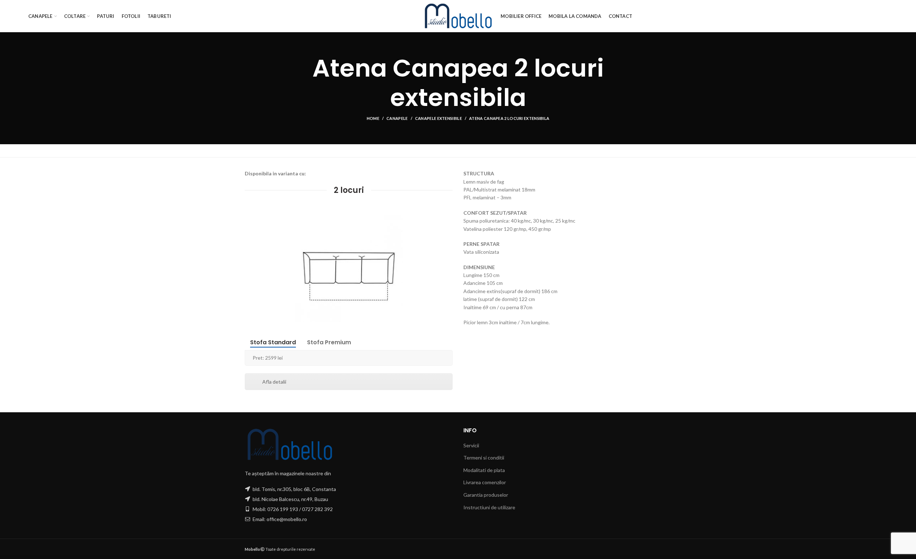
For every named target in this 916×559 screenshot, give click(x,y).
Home (373, 118)
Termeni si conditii (483, 458)
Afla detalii (274, 382)
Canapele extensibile (438, 118)
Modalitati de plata (484, 470)
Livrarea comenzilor (484, 482)
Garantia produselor (485, 495)
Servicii (471, 445)
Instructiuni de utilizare (489, 507)
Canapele (397, 118)
